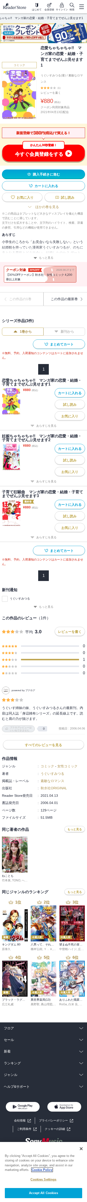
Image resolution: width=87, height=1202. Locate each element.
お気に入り (25, 197)
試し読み (67, 197)
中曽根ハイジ (68, 949)
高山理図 (46, 1004)
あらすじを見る (46, 425)
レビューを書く (51, 92)
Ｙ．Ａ (48, 949)
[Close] (81, 1148)
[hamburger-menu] (81, 6)
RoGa (63, 1004)
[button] (57, 1129)
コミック (19, 65)
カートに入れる (46, 186)
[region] (43, 1172)
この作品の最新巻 (64, 299)
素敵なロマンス (52, 781)
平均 (29, 632)
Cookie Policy (42, 1170)
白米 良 (73, 1004)
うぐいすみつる (20, 598)
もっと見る (46, 257)
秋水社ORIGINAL (54, 788)
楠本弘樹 (36, 949)
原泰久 (6, 949)
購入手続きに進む (46, 174)
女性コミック (67, 766)
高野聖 (35, 1004)
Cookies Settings (43, 1179)
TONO (16, 880)
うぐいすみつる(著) (53, 75)
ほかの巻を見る (47, 207)
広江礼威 (8, 1004)
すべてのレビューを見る (43, 745)
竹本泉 (6, 880)
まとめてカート (62, 344)
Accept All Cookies (43, 1193)
